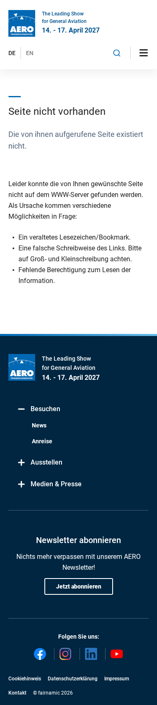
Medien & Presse (56, 484)
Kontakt (17, 693)
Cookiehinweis (24, 679)
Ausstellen (46, 462)
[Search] (117, 53)
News (39, 425)
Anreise (42, 441)
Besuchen (45, 409)
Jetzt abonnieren (78, 586)
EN (29, 53)
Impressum (116, 679)
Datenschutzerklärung (73, 679)
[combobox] (117, 53)
